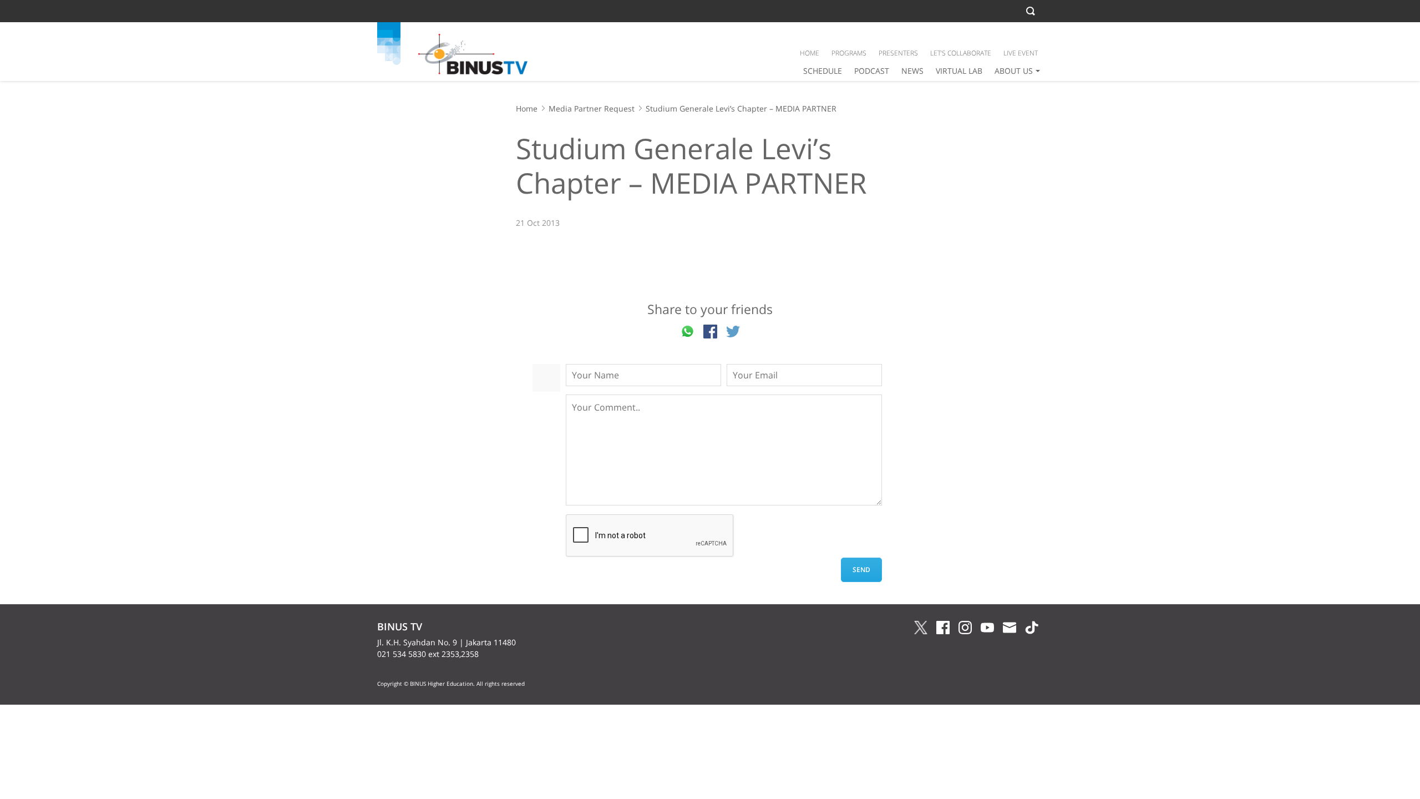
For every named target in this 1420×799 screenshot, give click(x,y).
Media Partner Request (592, 108)
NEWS (912, 70)
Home (526, 108)
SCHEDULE (822, 70)
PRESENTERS (898, 53)
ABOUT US (1014, 70)
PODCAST (871, 70)
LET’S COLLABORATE (960, 53)
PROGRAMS (848, 53)
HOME (809, 53)
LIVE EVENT (1020, 53)
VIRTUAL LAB (959, 70)
